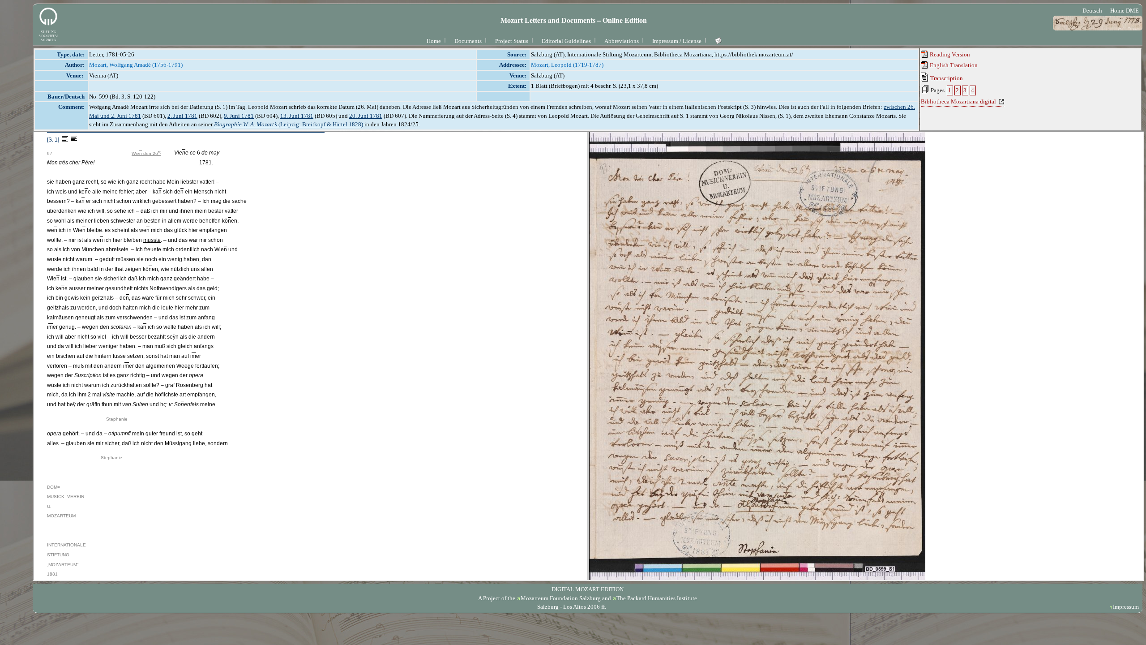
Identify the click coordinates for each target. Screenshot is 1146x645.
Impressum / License (676, 41)
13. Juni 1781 (296, 115)
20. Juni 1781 (365, 115)
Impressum (1126, 606)
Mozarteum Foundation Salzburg (561, 598)
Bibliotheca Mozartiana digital (958, 101)
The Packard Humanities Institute (656, 598)
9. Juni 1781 (239, 115)
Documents (468, 41)
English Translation (953, 65)
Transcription (946, 78)
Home (434, 41)
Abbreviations (621, 41)
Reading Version (949, 54)
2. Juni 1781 (182, 115)
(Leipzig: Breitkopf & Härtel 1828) (288, 124)
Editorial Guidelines (566, 41)
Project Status (511, 41)
